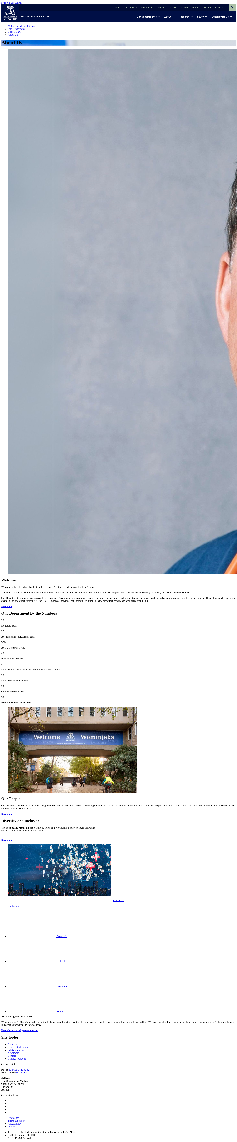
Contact (12, 1055)
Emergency (13, 1117)
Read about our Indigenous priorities (19, 1030)
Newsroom (13, 1052)
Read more (6, 606)
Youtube (60, 1011)
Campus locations (17, 1058)
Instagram (61, 986)
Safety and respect (17, 1050)
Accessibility (14, 1123)
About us (12, 1044)
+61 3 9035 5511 (25, 1072)
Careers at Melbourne (19, 1047)
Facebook (61, 936)
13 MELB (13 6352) (19, 1069)
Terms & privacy (16, 1120)
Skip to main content (11, 2)
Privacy (11, 1126)
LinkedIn (61, 961)
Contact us (118, 900)
